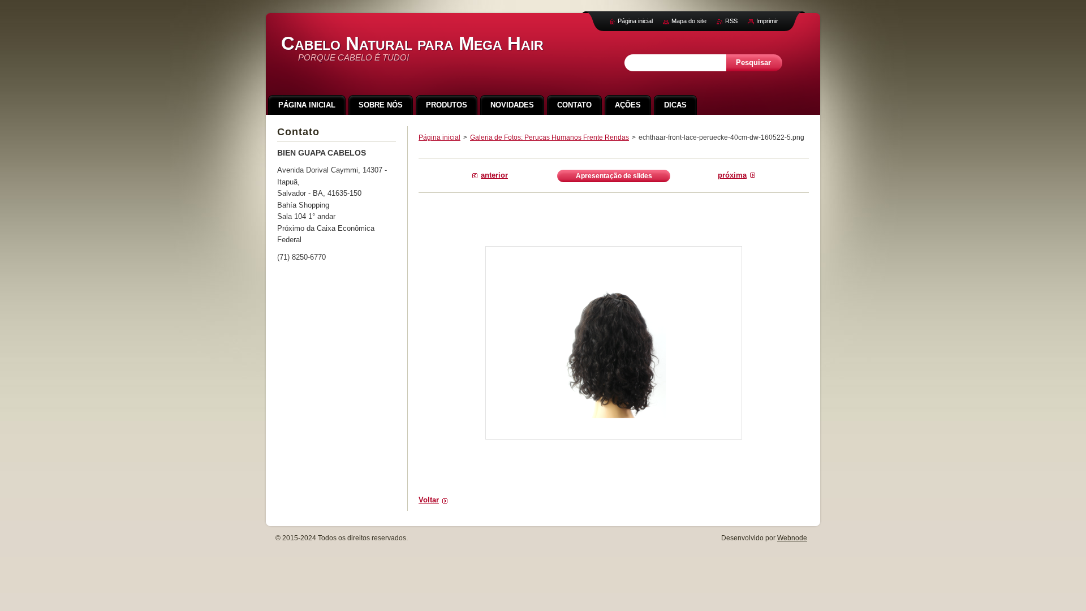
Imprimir (767, 21)
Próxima (732, 175)
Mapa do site (688, 21)
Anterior (494, 175)
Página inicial (439, 137)
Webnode (792, 538)
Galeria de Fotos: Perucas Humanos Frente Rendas (549, 137)
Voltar (429, 500)
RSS (731, 21)
